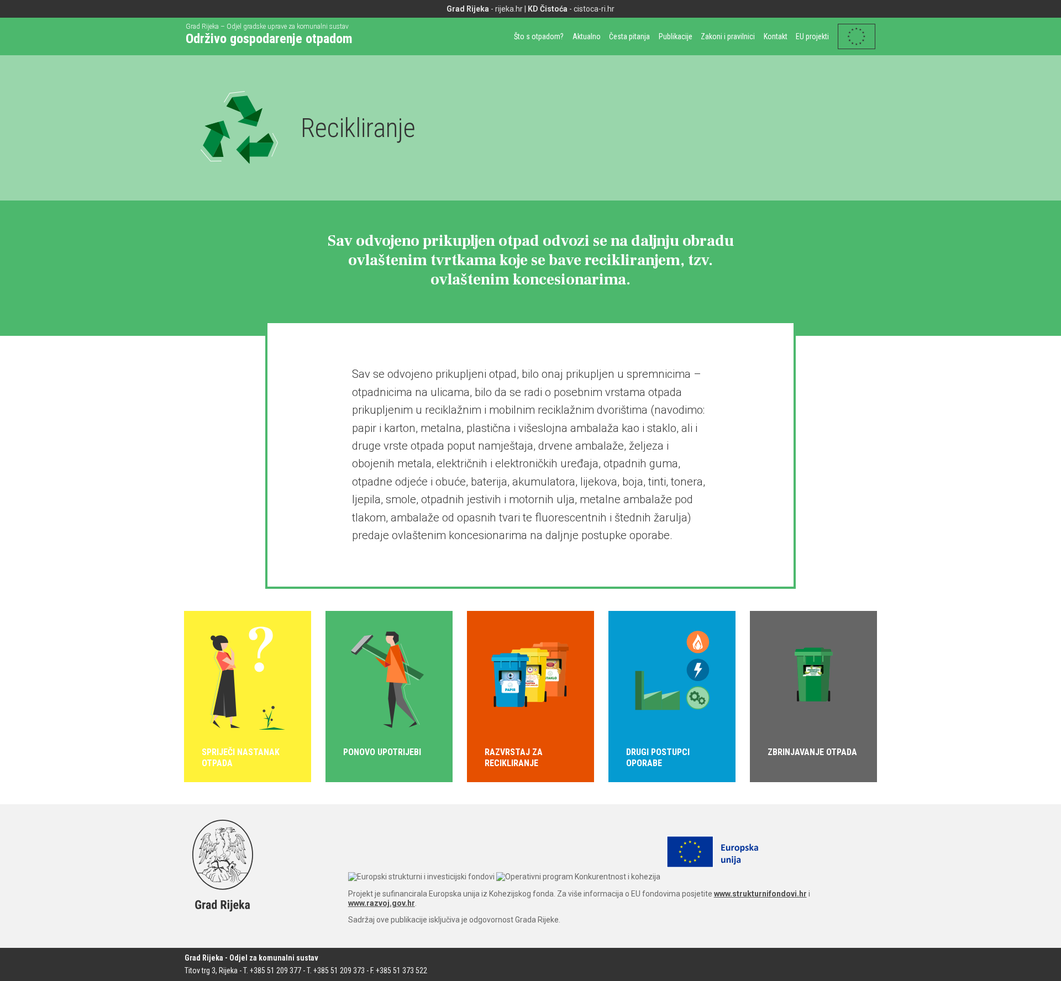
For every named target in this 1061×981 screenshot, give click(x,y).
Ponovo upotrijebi (382, 752)
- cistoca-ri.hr (571, 8)
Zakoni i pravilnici (728, 36)
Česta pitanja (629, 36)
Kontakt (775, 36)
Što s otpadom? (539, 36)
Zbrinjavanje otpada (812, 752)
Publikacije (675, 36)
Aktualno (586, 36)
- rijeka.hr (485, 8)
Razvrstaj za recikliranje (514, 757)
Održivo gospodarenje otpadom (269, 38)
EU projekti (812, 36)
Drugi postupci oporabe (658, 757)
